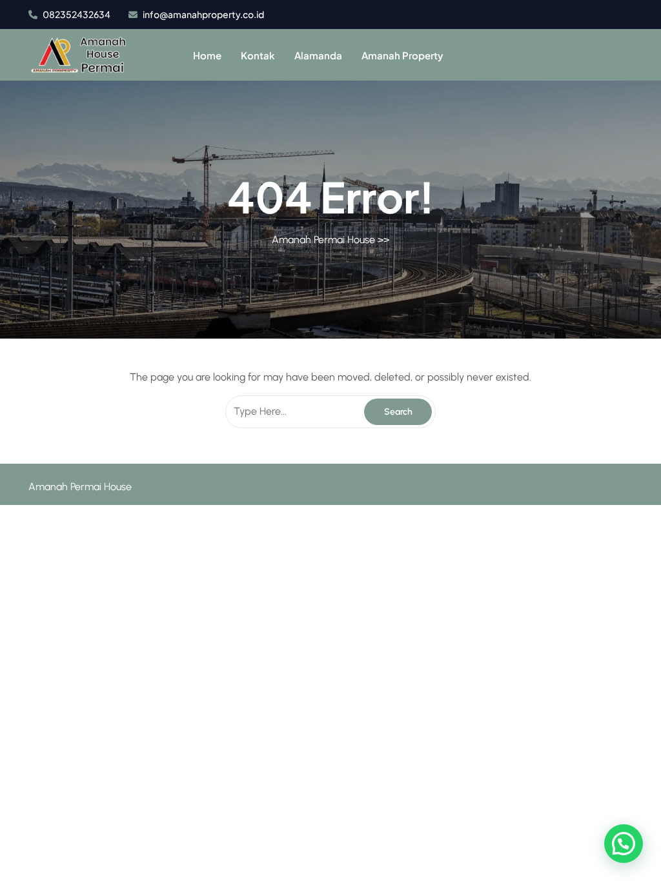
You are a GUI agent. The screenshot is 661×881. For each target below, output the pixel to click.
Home (207, 55)
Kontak (258, 55)
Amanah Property (402, 55)
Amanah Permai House (323, 239)
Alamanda (318, 55)
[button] (623, 843)
